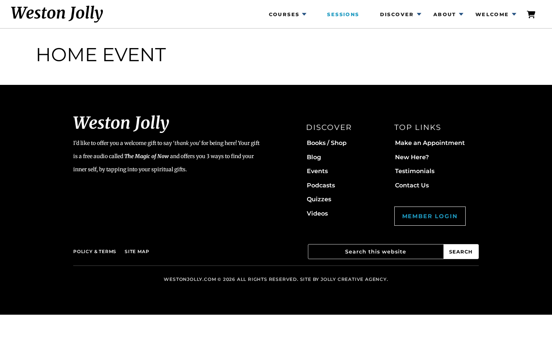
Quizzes (319, 199)
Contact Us (412, 185)
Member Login (430, 216)
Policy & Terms (94, 251)
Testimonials (414, 171)
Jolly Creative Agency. (354, 279)
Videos (317, 213)
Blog (314, 157)
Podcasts (321, 185)
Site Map (137, 251)
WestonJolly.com (190, 279)
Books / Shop (327, 142)
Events (317, 171)
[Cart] (531, 14)
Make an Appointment (430, 142)
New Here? (412, 157)
